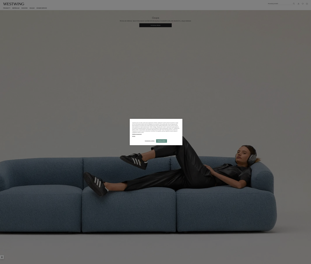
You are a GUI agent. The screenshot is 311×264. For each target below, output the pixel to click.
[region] (156, 132)
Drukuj (133, 136)
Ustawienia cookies (150, 140)
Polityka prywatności (137, 134)
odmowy (163, 131)
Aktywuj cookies (161, 140)
